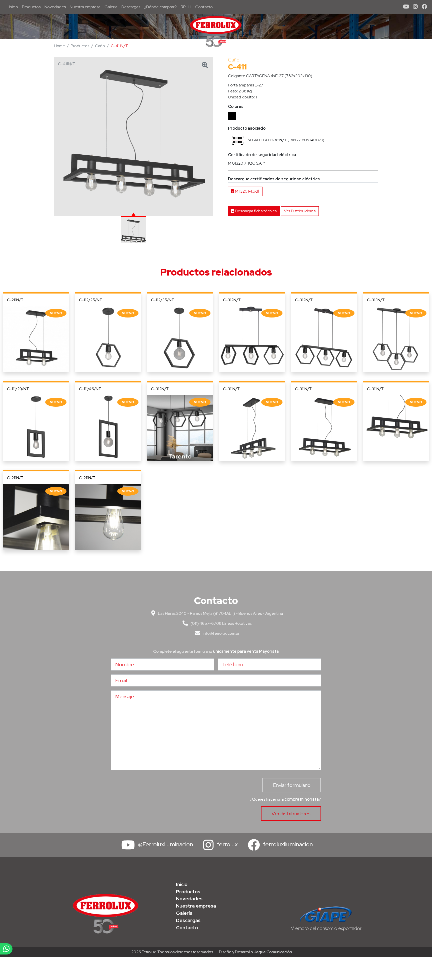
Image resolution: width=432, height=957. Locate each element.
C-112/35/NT (162, 300)
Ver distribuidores (291, 813)
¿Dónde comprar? (160, 6)
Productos (31, 6)
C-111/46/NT (90, 388)
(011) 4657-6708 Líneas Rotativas (221, 623)
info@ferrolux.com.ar (221, 633)
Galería (111, 6)
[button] (237, 140)
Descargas (131, 6)
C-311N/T (231, 388)
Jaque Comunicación (273, 952)
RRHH (186, 6)
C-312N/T (232, 300)
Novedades (55, 6)
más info (36, 339)
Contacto (204, 6)
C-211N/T (15, 300)
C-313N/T (376, 300)
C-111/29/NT (18, 388)
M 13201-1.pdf (246, 191)
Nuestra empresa (85, 6)
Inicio (14, 6)
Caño (100, 45)
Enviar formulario (291, 785)
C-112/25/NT (90, 300)
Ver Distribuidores (300, 211)
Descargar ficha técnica (255, 211)
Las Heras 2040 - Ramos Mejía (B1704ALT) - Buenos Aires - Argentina (220, 613)
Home (59, 45)
